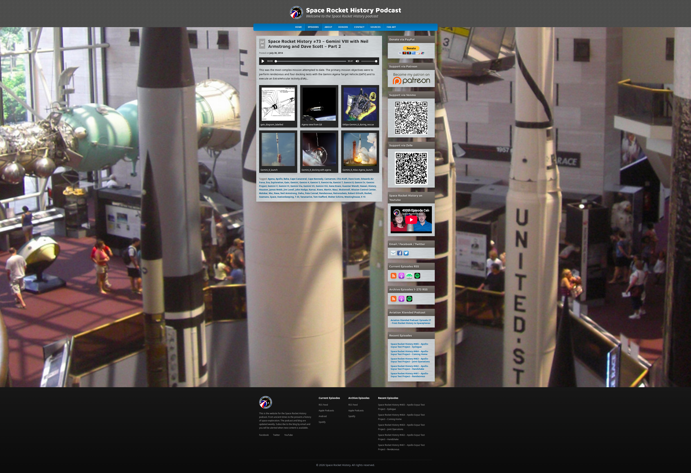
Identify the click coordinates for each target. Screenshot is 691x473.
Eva (268, 182)
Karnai (312, 189)
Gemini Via (296, 186)
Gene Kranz (335, 186)
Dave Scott (354, 178)
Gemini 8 (349, 182)
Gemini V (273, 186)
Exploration (277, 182)
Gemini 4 (304, 182)
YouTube (288, 434)
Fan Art (391, 27)
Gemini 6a (326, 182)
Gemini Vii (309, 186)
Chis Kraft (342, 178)
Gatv (286, 182)
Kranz (320, 189)
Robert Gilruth (355, 193)
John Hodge (301, 189)
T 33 (297, 196)
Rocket (368, 193)
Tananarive (306, 196)
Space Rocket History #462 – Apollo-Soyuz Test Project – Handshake (409, 367)
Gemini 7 (338, 182)
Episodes (313, 27)
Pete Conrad (311, 193)
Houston (263, 189)
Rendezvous (325, 193)
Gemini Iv (360, 182)
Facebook (264, 434)
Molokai (263, 193)
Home (298, 27)
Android (323, 416)
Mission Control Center (363, 189)
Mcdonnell (344, 189)
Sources (376, 27)
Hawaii (363, 186)
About (328, 27)
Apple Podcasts (326, 410)
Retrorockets (340, 193)
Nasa (276, 193)
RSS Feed (323, 404)
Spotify (322, 422)
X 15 (363, 196)
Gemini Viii (322, 186)
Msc (271, 193)
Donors (343, 27)
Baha (286, 178)
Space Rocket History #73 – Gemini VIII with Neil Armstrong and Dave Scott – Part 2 (318, 44)
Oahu (301, 193)
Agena (271, 178)
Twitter (276, 434)
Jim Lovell (289, 189)
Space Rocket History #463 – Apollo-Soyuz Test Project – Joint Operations (410, 360)
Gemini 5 (315, 182)
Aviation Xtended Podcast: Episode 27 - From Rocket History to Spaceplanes (411, 322)
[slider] (310, 61)
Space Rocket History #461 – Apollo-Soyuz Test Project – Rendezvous (409, 375)
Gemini (294, 182)
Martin (327, 189)
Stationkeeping (285, 196)
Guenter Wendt (350, 186)
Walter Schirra (335, 196)
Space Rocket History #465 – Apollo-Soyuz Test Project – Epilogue (409, 345)
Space (273, 196)
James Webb (276, 189)
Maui (335, 189)
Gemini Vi (284, 186)
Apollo (279, 178)
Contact (359, 27)
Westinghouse (352, 196)
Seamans (264, 196)
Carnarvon (330, 178)
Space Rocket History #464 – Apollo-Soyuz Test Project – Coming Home (409, 353)
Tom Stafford (320, 196)
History (372, 186)
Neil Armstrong (288, 193)
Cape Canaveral (298, 178)
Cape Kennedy (315, 178)
